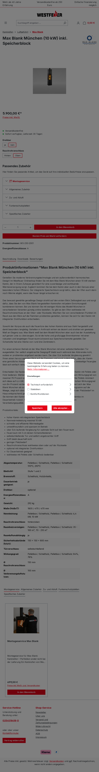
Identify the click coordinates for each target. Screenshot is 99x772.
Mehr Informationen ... (38, 369)
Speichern (37, 408)
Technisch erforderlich (41, 384)
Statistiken (35, 389)
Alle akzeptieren (61, 408)
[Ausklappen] (70, 384)
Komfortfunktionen (39, 394)
